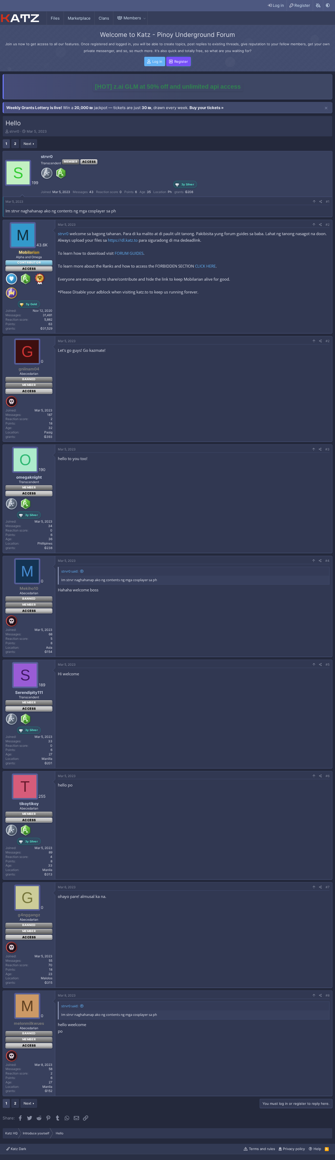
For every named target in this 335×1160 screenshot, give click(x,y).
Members (132, 17)
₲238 (48, 548)
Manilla (47, 759)
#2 (328, 225)
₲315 (48, 982)
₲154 (48, 652)
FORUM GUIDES (129, 253)
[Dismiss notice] (326, 108)
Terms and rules (262, 1149)
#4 (327, 561)
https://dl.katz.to (123, 240)
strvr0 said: (69, 571)
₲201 (48, 763)
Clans (104, 18)
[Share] (320, 202)
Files (55, 18)
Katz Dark (18, 1149)
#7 (328, 887)
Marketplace (79, 18)
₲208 (189, 192)
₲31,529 (46, 328)
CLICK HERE (205, 266)
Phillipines (44, 543)
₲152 (48, 1091)
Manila (47, 870)
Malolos (46, 978)
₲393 (48, 437)
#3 (327, 449)
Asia (49, 647)
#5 (328, 664)
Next (27, 144)
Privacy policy (294, 1149)
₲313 (48, 874)
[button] (144, 18)
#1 (328, 201)
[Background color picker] (318, 5)
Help (317, 1149)
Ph (170, 192)
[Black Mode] (327, 5)
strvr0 (14, 131)
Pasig (48, 432)
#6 (328, 776)
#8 (328, 995)
